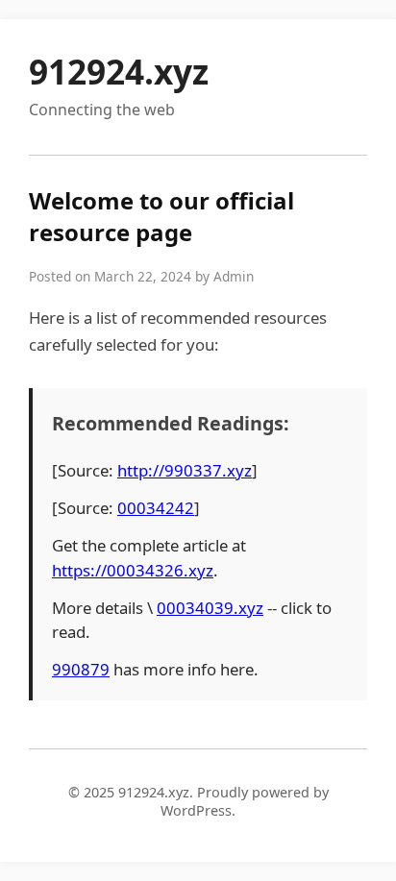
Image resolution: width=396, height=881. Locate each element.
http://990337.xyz (184, 470)
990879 (81, 669)
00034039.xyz (210, 608)
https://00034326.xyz (132, 570)
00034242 (155, 508)
